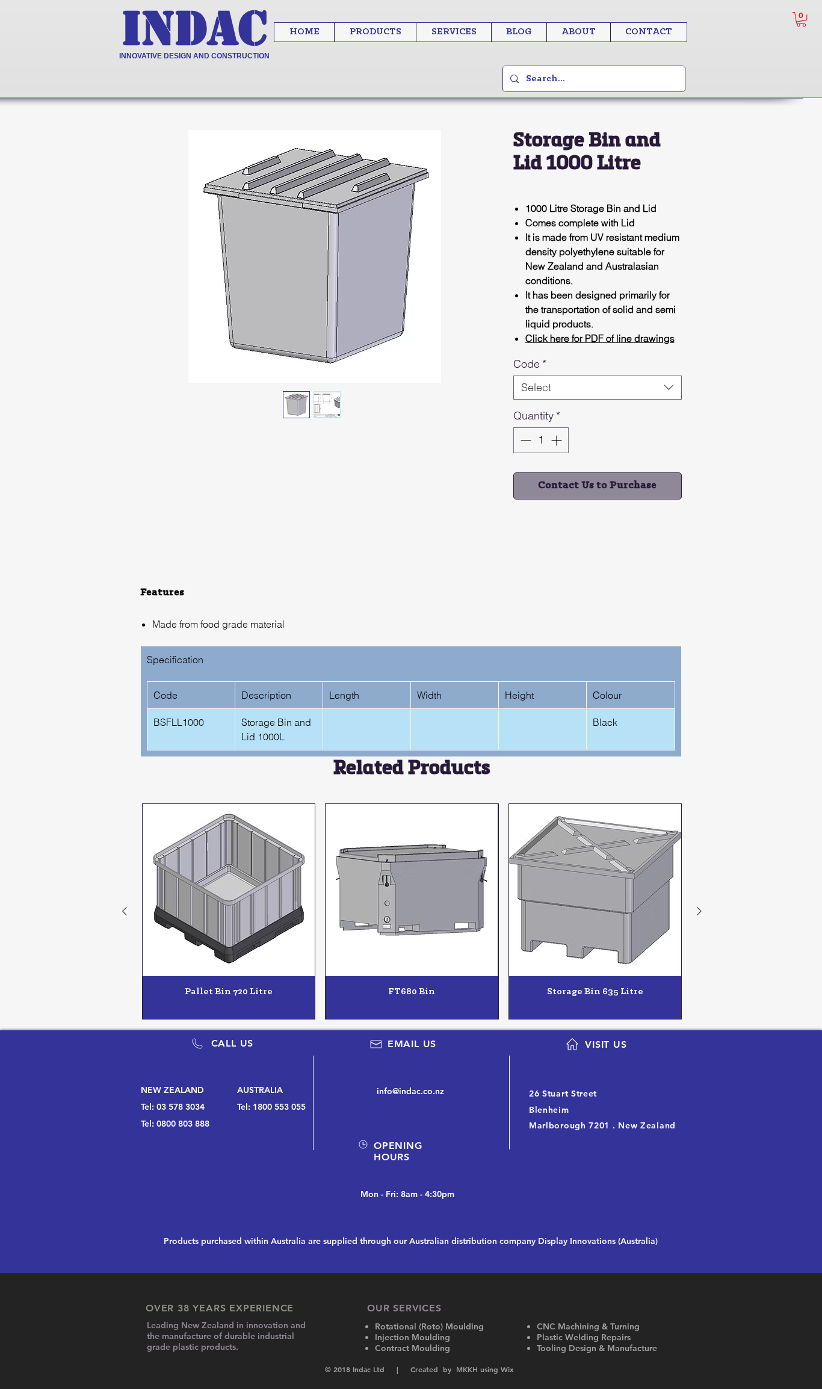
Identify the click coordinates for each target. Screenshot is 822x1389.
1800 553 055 (279, 1106)
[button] (801, 19)
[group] (411, 911)
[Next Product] (699, 911)
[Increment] (557, 440)
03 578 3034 (180, 1106)
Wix (507, 1369)
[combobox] (597, 388)
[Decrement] (524, 440)
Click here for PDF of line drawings (600, 338)
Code (529, 364)
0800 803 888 (182, 1123)
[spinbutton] (541, 440)
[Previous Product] (124, 911)
